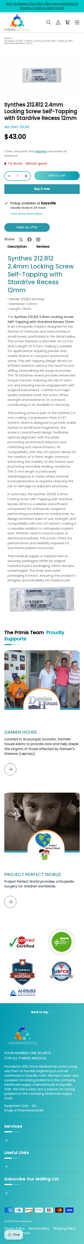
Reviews (43, 246)
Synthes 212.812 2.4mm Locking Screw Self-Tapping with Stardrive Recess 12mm (38, 42)
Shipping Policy (64, 1228)
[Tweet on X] (21, 239)
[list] (42, 75)
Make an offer (26, 228)
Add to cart (56, 175)
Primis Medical (23, 1221)
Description (17, 246)
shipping (41, 151)
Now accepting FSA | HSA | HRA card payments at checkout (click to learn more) (42, 6)
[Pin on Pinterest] (38, 239)
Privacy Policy (14, 1228)
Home (7, 38)
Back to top (40, 1012)
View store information (26, 214)
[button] (67, 22)
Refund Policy (39, 1228)
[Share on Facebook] (29, 239)
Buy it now (42, 189)
